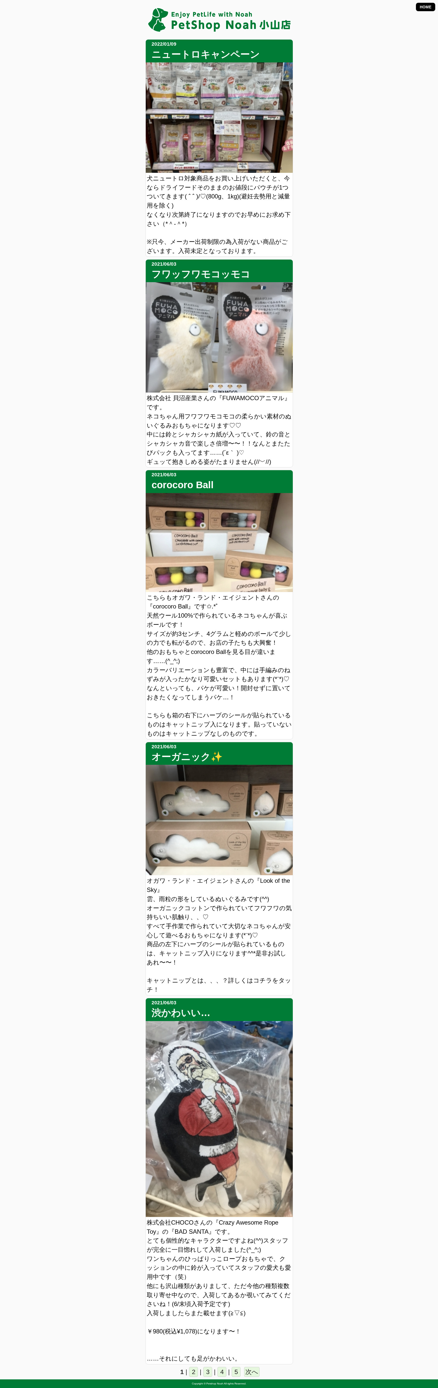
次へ (251, 1371)
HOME (425, 7)
